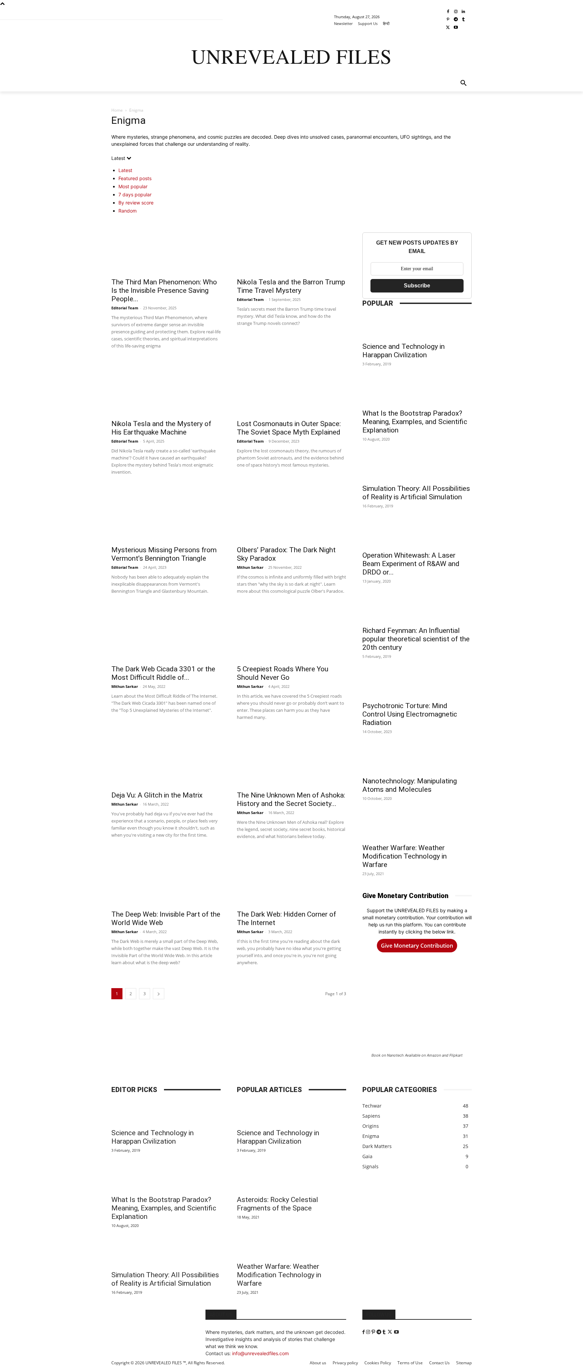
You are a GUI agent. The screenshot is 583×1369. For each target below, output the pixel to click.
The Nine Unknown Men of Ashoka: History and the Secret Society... (291, 799)
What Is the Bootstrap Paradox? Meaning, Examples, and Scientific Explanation (414, 421)
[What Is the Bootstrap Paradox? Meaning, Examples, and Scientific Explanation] (417, 393)
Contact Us (439, 1363)
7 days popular (134, 194)
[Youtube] (456, 28)
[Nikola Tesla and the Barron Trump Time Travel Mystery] (291, 247)
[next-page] (158, 993)
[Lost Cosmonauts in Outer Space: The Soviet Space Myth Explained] (291, 388)
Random (127, 211)
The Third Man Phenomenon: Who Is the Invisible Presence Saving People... (164, 290)
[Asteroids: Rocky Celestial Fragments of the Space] (291, 1179)
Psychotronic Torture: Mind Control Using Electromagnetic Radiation (409, 714)
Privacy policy (345, 1363)
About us (318, 1363)
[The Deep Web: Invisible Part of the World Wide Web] (166, 879)
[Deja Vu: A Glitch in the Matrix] (166, 760)
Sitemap (464, 1363)
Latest (125, 170)
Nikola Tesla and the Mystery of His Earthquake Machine (161, 428)
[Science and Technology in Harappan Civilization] (417, 326)
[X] (448, 28)
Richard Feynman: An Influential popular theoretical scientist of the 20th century (416, 638)
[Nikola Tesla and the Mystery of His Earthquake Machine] (166, 388)
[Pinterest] (448, 20)
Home (117, 110)
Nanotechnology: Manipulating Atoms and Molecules (409, 785)
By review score (136, 202)
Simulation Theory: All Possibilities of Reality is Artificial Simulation (416, 492)
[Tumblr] (463, 20)
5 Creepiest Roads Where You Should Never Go (282, 673)
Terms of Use (410, 1363)
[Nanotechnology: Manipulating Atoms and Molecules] (417, 761)
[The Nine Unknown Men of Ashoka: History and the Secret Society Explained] (291, 760)
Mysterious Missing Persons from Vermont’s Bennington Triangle (164, 554)
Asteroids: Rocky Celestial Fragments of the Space (277, 1204)
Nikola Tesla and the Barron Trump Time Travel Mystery (291, 286)
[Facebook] (448, 12)
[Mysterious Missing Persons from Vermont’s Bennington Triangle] (166, 514)
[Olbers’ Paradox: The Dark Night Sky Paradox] (291, 514)
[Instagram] (456, 12)
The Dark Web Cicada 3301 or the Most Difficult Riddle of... (163, 673)
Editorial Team (124, 307)
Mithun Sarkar (250, 567)
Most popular (132, 186)
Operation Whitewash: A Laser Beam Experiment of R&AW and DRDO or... (411, 563)
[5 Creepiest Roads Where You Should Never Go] (291, 634)
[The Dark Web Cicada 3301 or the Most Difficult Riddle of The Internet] (166, 634)
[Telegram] (456, 20)
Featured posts (134, 178)
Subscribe (417, 285)
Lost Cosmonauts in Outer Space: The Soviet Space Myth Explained (289, 428)
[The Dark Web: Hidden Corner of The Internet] (291, 879)
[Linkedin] (463, 12)
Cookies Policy (377, 1363)
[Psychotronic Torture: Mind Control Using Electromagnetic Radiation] (417, 685)
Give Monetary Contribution (417, 945)
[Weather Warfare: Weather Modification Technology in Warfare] (417, 827)
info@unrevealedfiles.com (260, 1353)
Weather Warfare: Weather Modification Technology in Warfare (404, 856)
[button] (463, 83)
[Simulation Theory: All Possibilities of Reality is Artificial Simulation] (417, 468)
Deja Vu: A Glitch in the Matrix (156, 795)
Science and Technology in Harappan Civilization (403, 350)
